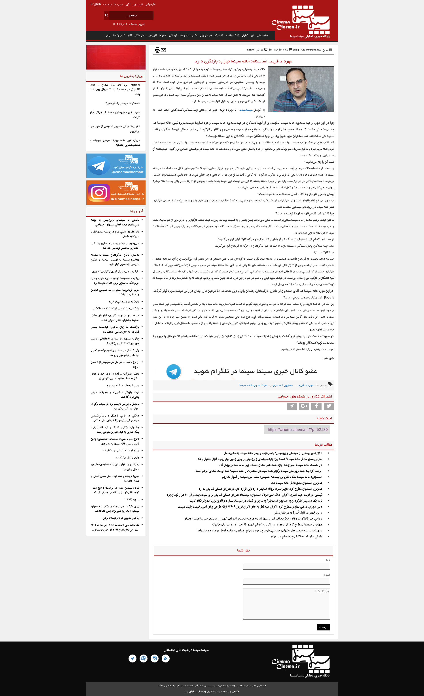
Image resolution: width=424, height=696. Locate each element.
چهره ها (162, 35)
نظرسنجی (137, 4)
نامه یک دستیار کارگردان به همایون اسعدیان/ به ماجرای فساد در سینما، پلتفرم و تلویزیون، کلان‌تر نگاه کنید (256, 501)
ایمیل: (327, 574)
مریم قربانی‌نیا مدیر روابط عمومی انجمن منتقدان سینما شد (115, 292)
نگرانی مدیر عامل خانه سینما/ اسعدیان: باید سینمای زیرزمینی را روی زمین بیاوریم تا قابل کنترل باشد (259, 459)
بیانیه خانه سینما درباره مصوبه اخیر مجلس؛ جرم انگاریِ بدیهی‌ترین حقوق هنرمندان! (115, 280)
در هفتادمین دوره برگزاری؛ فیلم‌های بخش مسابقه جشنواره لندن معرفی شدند (115, 318)
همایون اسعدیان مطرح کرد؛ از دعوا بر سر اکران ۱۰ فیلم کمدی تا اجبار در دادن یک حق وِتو (267, 524)
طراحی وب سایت (230, 691)
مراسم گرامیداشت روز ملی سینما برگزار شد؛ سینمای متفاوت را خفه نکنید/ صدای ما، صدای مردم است (258, 471)
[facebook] (316, 406)
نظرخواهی (150, 4)
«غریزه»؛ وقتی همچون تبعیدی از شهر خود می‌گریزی (115, 128)
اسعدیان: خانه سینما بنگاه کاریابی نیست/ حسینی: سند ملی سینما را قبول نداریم (272, 477)
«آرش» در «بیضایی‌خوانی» (124, 301)
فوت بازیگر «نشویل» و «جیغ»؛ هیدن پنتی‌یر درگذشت (115, 395)
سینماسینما (246, 110)
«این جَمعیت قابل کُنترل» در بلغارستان (298, 513)
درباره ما (118, 4)
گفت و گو (219, 35)
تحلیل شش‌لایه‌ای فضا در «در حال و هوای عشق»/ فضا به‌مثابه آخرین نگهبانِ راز (115, 376)
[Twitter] (329, 406)
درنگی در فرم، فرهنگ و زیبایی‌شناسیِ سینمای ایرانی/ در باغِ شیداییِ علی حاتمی (115, 418)
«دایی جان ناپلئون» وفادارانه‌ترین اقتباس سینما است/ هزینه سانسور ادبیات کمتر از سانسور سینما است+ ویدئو (253, 519)
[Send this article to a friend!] (163, 50)
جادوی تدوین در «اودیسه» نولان (121, 518)
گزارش (245, 35)
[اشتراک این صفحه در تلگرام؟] (292, 406)
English (96, 4)
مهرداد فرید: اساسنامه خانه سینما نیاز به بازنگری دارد (243, 61)
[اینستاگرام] (155, 658)
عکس (194, 35)
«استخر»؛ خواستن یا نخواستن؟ (123, 103)
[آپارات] (144, 658)
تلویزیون (153, 35)
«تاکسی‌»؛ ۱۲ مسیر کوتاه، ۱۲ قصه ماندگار (116, 308)
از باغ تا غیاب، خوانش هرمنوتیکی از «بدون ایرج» (115, 364)
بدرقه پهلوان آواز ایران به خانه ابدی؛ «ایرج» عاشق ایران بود (115, 467)
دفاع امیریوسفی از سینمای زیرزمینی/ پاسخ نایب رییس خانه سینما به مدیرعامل (273, 453)
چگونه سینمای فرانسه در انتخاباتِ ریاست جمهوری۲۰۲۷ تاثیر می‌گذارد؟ (115, 341)
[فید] (166, 658)
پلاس (108, 35)
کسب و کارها (119, 35)
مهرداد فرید (305, 385)
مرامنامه (107, 4)
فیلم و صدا (184, 35)
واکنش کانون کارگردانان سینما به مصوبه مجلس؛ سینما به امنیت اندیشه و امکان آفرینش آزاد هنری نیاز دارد (115, 260)
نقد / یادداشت (232, 35)
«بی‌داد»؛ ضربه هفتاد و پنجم (123, 385)
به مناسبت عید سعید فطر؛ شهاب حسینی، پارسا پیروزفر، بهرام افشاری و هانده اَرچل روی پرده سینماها (259, 530)
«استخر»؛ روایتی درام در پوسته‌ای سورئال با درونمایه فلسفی (115, 234)
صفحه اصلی (262, 35)
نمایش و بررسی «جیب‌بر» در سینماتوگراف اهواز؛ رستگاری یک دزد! (115, 406)
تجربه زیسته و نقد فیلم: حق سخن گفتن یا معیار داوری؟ (115, 478)
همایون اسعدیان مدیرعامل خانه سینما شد (296, 483)
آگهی (127, 4)
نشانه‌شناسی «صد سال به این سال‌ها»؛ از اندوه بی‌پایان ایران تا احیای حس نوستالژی (115, 527)
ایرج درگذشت (131, 499)
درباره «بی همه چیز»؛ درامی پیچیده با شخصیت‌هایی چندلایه (115, 142)
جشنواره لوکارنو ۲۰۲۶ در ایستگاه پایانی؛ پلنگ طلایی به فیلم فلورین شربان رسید (115, 430)
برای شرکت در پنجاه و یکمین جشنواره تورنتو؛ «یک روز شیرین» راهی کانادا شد (115, 509)
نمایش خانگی (140, 35)
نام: (328, 559)
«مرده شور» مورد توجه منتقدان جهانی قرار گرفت (115, 115)
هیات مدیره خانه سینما (253, 385)
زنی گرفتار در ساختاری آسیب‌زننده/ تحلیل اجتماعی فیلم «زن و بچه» (115, 353)
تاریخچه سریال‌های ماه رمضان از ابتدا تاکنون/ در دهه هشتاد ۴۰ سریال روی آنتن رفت (115, 90)
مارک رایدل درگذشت (127, 457)
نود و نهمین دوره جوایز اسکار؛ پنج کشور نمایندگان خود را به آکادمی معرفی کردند (115, 490)
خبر (252, 35)
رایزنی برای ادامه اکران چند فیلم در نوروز (296, 536)
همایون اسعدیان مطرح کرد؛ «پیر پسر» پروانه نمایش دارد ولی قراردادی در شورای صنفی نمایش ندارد (260, 489)
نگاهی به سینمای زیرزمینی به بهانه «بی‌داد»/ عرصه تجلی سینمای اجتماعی (115, 222)
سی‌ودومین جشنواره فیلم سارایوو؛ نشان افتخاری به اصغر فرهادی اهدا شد (115, 246)
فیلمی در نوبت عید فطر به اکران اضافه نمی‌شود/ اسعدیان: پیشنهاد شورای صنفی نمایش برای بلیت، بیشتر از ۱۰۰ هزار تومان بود (244, 495)
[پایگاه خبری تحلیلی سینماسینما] (306, 22)
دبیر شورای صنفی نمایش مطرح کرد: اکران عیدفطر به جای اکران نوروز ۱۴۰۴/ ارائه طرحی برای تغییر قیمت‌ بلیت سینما (250, 507)
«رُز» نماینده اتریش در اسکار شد (121, 450)
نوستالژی (173, 35)
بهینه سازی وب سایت (207, 691)
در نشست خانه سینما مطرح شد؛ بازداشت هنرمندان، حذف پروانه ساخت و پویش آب (270, 465)
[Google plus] (304, 406)
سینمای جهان (206, 35)
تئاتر (130, 35)
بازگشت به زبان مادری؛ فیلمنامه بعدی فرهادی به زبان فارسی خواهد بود (115, 329)
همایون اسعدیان (283, 385)
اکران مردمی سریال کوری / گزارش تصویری (115, 271)
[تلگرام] (132, 658)
